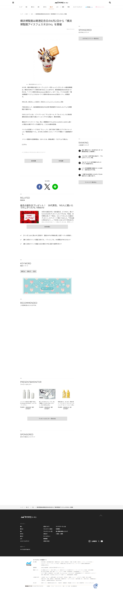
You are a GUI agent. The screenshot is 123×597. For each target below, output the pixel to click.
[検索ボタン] (109, 2)
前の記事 (33, 161)
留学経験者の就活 (50, 561)
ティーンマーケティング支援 (81, 570)
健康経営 (65, 582)
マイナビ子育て (86, 571)
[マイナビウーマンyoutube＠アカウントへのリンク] (102, 541)
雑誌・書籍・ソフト (54, 571)
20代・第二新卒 (60, 577)
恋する (44, 7)
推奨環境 (45, 538)
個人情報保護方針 (74, 586)
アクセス (52, 586)
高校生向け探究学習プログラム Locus (56, 567)
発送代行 (60, 582)
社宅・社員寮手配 (80, 582)
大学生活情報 (90, 570)
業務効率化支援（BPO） (52, 582)
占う (57, 7)
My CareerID (71, 573)
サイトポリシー (46, 536)
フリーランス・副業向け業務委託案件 (82, 563)
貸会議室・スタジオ (72, 582)
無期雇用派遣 (92, 578)
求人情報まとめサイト (45, 570)
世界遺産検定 (69, 571)
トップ (20, 7)
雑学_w (23, 271)
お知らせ (45, 533)
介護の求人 (43, 580)
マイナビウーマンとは (61, 526)
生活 (32, 14)
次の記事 (61, 161)
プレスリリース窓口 (47, 529)
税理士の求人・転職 (45, 578)
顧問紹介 (52, 578)
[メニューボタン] (13, 2)
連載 (63, 7)
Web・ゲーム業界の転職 (51, 577)
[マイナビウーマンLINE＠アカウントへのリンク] (94, 541)
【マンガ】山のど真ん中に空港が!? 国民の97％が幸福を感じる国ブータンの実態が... (47, 235)
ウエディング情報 (62, 571)
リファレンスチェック (89, 582)
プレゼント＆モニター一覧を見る (47, 418)
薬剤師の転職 (57, 578)
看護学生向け (57, 561)
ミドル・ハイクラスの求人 (87, 561)
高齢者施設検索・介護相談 (72, 574)
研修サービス (43, 582)
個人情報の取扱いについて (62, 531)
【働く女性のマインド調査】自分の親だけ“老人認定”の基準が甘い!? (42, 244)
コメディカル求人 (71, 578)
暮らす (51, 7)
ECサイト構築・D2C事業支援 (47, 573)
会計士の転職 (88, 577)
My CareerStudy (63, 573)
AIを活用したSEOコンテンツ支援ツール (58, 574)
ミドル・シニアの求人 (55, 563)
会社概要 (48, 586)
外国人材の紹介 (59, 580)
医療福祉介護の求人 (45, 565)
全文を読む (47, 227)
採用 (63, 586)
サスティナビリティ (58, 586)
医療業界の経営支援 (51, 580)
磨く (39, 7)
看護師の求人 (63, 578)
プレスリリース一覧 (47, 531)
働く (27, 7)
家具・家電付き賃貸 (45, 574)
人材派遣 (43, 577)
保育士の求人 (86, 578)
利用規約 (58, 529)
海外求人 (79, 561)
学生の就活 (43, 561)
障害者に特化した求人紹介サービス (67, 563)
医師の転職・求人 (79, 578)
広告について (46, 526)
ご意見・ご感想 (59, 533)
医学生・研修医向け (65, 561)
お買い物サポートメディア (90, 573)
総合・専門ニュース (55, 570)
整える (32, 7)
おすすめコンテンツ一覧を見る (91, 38)
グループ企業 (68, 586)
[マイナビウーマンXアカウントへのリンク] (98, 541)
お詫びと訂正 (46, 541)
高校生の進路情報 (44, 567)
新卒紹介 (66, 577)
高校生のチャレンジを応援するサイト (67, 570)
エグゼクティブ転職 (81, 577)
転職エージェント (72, 577)
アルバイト (43, 563)
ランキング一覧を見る (90, 182)
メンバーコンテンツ (77, 7)
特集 (69, 7)
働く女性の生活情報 (45, 571)
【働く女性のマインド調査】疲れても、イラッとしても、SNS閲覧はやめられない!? (46, 240)
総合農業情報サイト (77, 571)
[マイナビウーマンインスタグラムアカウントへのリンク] (89, 541)
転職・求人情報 (73, 561)
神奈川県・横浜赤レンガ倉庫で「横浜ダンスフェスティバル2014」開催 (42, 102)
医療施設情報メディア (79, 573)
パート (48, 563)
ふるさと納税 (56, 573)
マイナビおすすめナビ (25, 549)
